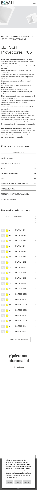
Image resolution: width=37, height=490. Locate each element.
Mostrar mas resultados (19, 339)
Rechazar (18, 482)
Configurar (27, 482)
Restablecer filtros (18, 152)
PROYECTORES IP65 (23, 36)
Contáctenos (19, 367)
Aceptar (9, 482)
